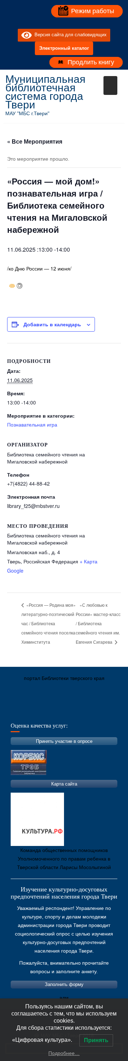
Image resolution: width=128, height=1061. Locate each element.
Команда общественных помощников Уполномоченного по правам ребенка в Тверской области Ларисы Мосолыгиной (64, 858)
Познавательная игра (32, 424)
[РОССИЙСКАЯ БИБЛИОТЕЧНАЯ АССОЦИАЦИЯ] (85, 711)
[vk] (57, 23)
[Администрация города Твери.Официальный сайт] (21, 711)
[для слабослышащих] (70, 23)
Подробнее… (64, 1053)
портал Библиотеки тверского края (64, 678)
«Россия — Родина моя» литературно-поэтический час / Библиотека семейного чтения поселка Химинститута (48, 623)
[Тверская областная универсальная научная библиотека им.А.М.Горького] (64, 711)
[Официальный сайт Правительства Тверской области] (106, 711)
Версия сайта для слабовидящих (69, 35)
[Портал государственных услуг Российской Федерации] (42, 711)
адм (64, 998)
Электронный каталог (64, 48)
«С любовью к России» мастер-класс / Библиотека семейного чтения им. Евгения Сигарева (98, 623)
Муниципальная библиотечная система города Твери (45, 92)
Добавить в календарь (52, 324)
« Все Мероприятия (34, 141)
